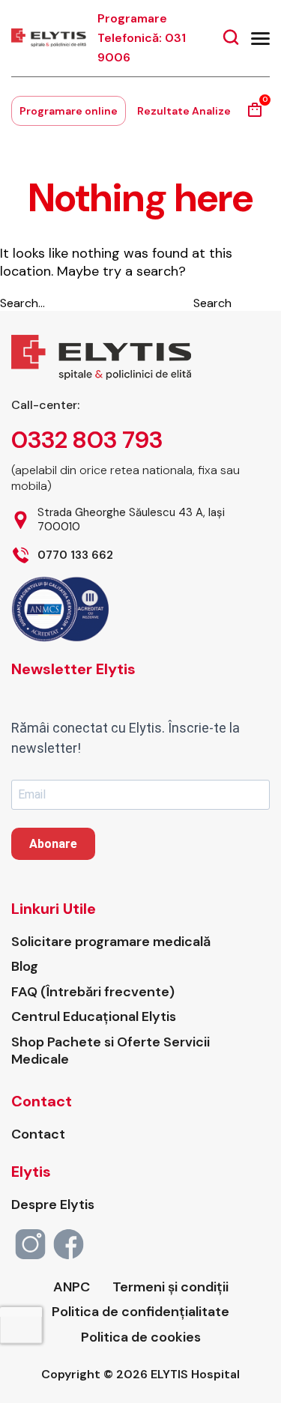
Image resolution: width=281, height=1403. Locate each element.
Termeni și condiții (170, 1287)
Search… (22, 303)
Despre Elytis (52, 1204)
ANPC (71, 1287)
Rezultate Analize (184, 111)
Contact (38, 1134)
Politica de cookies (141, 1337)
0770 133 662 (75, 555)
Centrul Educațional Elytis (93, 1016)
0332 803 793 (87, 439)
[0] (255, 115)
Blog (24, 966)
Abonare (53, 844)
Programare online (68, 111)
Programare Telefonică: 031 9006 (141, 37)
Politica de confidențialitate (140, 1312)
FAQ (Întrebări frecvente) (93, 992)
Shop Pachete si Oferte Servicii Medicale (110, 1051)
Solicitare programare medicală (111, 942)
